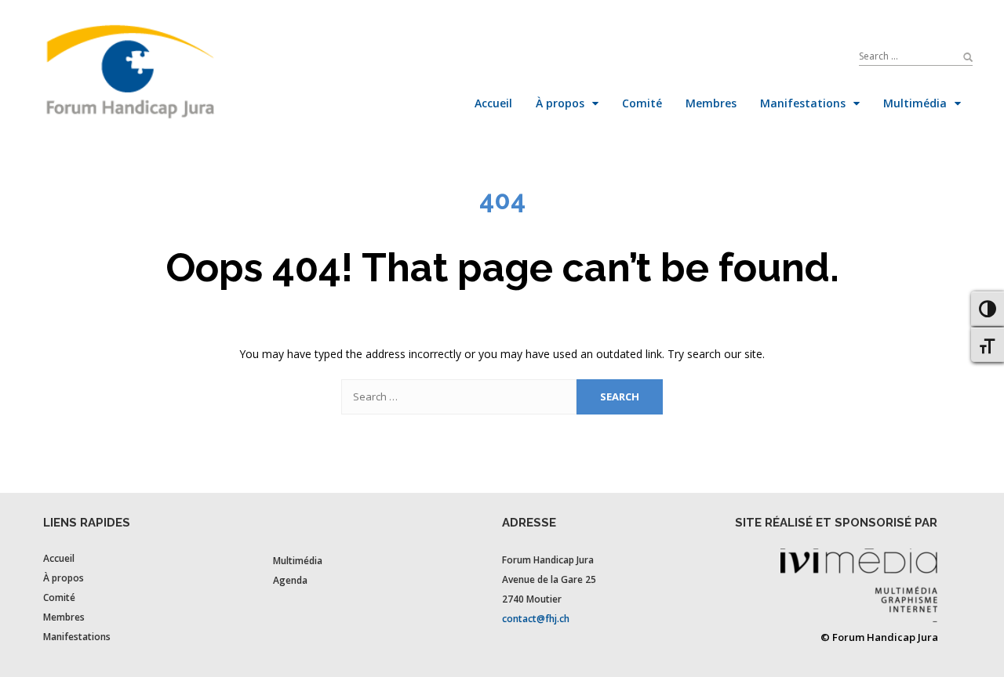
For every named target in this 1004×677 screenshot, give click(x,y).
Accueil (59, 558)
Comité (59, 597)
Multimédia (297, 560)
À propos (63, 578)
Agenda (290, 580)
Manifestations (77, 636)
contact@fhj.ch (535, 618)
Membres (64, 617)
